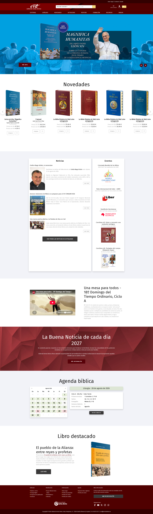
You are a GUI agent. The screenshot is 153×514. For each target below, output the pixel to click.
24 (38, 411)
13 (54, 403)
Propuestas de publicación (37, 494)
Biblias (121, 12)
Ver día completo (96, 412)
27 (54, 411)
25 (43, 411)
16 (32, 407)
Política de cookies (66, 496)
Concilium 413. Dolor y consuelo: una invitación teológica (108, 223)
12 (48, 403)
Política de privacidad (67, 492)
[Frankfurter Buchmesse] (108, 215)
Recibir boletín (109, 496)
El (108, 226)
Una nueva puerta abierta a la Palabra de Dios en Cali (48, 219)
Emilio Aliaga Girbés (76, 169)
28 (59, 411)
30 (32, 415)
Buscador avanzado (62, 6)
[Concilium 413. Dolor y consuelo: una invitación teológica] (108, 235)
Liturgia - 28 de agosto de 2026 (96, 388)
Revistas (84, 12)
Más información (76, 361)
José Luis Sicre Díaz (38, 121)
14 (59, 403)
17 (38, 407)
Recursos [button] (109, 12)
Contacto (117, 1)
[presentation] (2, 111)
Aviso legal (110, 1)
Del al (108, 167)
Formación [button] (96, 12)
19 (48, 407)
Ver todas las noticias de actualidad (60, 239)
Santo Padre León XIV (13, 123)
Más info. (25, 64)
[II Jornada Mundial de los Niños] (108, 176)
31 (38, 415)
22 (65, 407)
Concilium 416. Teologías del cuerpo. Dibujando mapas (108, 249)
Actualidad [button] (71, 12)
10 (38, 403)
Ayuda (121, 1)
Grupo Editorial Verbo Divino (51, 491)
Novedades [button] (58, 12)
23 (32, 411)
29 (65, 411)
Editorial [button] (33, 12)
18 (43, 407)
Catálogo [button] (45, 12)
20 (54, 407)
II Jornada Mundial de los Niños (108, 165)
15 (64, 403)
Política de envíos (82, 492)
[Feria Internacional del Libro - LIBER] (108, 197)
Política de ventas (66, 494)
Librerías (48, 496)
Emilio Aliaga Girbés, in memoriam (41, 165)
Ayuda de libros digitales (84, 490)
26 (49, 411)
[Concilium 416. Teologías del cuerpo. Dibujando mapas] (108, 261)
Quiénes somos (34, 490)
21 (59, 407)
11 (43, 403)
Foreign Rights (34, 492)
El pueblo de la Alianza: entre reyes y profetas (55, 449)
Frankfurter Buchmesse (108, 209)
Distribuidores (49, 494)
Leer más (86, 183)
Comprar (10, 133)
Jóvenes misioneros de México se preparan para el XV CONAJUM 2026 (52, 194)
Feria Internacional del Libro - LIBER (108, 189)
